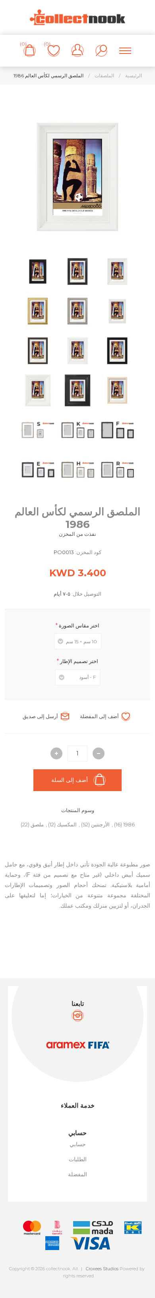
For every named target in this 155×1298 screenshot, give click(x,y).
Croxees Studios (102, 1268)
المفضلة (77, 1174)
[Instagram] (78, 1016)
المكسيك (67, 824)
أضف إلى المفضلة (99, 716)
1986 (129, 824)
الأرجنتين (100, 824)
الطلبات (78, 1159)
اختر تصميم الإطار (78, 661)
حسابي (78, 1144)
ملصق (37, 824)
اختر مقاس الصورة (78, 625)
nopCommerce (95, 1282)
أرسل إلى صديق (40, 716)
